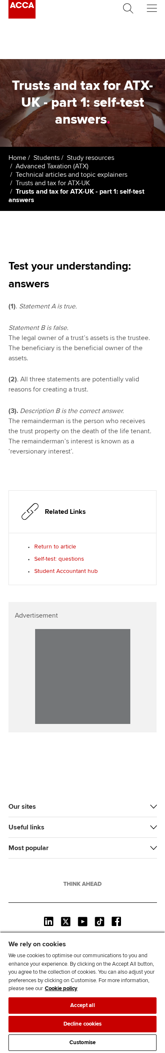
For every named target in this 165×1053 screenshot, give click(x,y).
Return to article (55, 546)
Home (17, 158)
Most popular (28, 848)
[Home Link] (82, 884)
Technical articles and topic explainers (71, 174)
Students (46, 158)
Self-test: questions (59, 558)
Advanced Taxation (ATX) (52, 166)
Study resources (90, 158)
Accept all (82, 1005)
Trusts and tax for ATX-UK (53, 183)
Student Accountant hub (66, 571)
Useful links (26, 827)
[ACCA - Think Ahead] (22, 16)
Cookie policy (61, 988)
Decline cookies (82, 1024)
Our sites (22, 806)
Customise (82, 1042)
